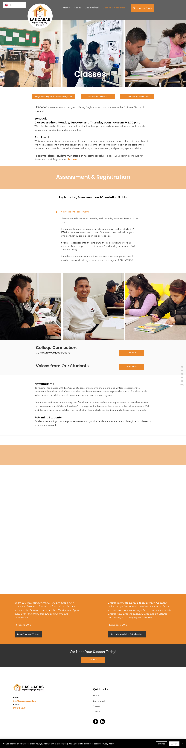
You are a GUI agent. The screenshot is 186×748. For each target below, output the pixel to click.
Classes (96, 706)
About (96, 695)
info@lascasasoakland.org (74, 260)
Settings (161, 743)
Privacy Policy (108, 743)
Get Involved (99, 701)
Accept (174, 743)
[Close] (182, 743)
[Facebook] (95, 721)
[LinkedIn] (102, 721)
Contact (96, 711)
